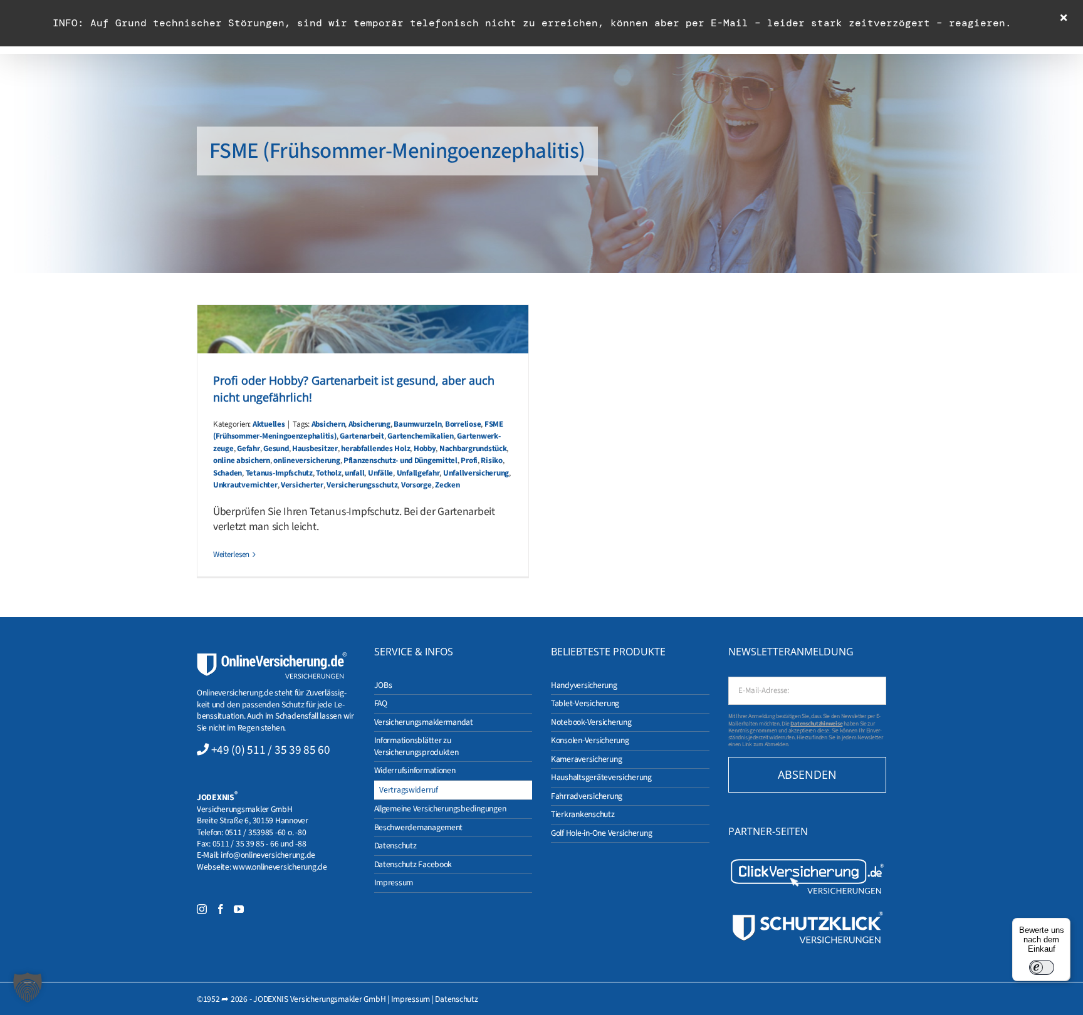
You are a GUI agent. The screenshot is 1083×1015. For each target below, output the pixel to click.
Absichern (328, 424)
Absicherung (369, 424)
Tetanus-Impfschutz (279, 473)
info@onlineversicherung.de (268, 855)
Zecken (447, 485)
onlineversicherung (306, 460)
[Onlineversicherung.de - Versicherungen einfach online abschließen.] (272, 658)
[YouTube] (239, 909)
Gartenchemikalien (420, 436)
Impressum (411, 999)
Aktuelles (269, 424)
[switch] (1041, 967)
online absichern (241, 460)
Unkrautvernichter (245, 485)
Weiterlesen (231, 554)
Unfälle (380, 473)
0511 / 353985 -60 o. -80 (265, 832)
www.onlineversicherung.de (280, 867)
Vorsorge (416, 485)
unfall (354, 473)
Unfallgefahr (418, 473)
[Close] (1063, 18)
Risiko (491, 460)
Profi (469, 460)
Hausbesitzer (315, 448)
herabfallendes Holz (375, 448)
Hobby (425, 448)
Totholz (328, 473)
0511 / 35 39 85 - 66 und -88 (259, 844)
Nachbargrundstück (473, 448)
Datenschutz (456, 999)
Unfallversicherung (476, 473)
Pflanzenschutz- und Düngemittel (400, 460)
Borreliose (463, 424)
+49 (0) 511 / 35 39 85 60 (270, 750)
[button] (27, 987)
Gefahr (248, 448)
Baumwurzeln (417, 424)
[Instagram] (202, 909)
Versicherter (302, 485)
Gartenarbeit (362, 436)
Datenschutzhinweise (816, 723)
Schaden (227, 473)
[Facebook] (221, 909)
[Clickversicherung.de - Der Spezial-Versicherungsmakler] (807, 862)
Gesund (275, 448)
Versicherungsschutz (362, 485)
